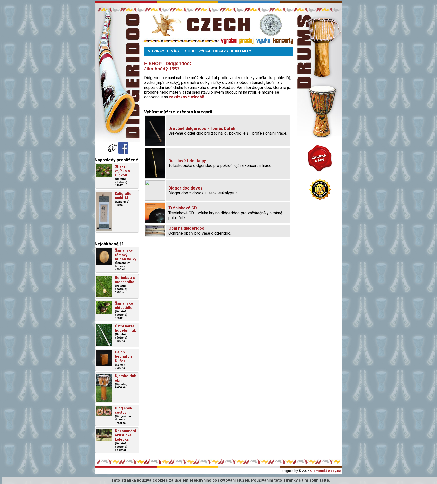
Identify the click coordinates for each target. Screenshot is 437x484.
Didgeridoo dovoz (185, 188)
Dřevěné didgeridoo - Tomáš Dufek (201, 128)
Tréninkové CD (182, 208)
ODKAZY (221, 51)
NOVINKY (156, 51)
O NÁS (173, 51)
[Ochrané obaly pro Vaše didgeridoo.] (155, 235)
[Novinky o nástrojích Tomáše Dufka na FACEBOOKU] (112, 152)
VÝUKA (204, 51)
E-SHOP (188, 51)
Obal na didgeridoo (186, 228)
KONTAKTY (241, 51)
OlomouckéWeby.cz (325, 471)
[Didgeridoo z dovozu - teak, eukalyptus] (155, 199)
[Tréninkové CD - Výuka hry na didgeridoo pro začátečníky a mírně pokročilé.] (155, 221)
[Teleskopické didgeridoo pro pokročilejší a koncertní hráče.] (155, 177)
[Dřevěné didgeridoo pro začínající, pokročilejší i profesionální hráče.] (155, 144)
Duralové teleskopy (187, 160)
